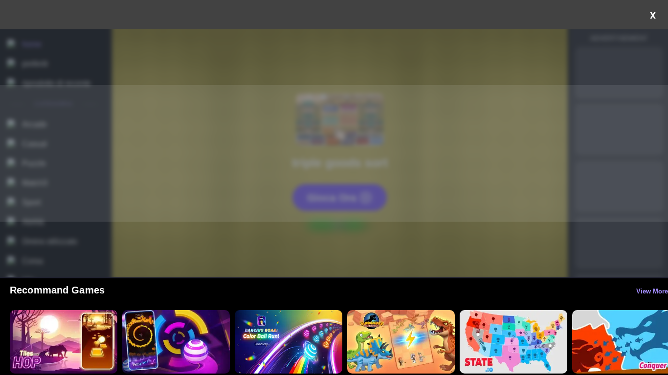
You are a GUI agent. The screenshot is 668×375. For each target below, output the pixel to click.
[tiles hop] (63, 342)
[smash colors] (176, 342)
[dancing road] (288, 342)
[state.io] (513, 342)
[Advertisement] (334, 153)
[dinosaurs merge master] (401, 342)
